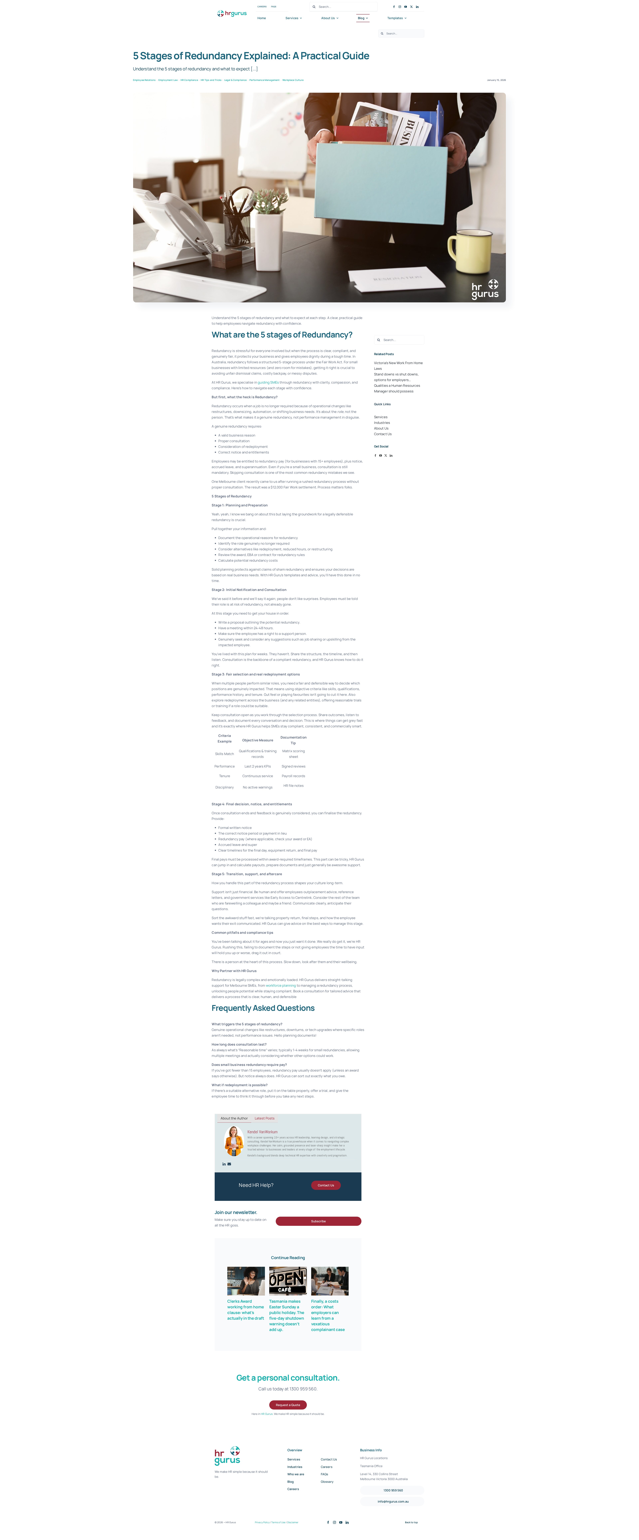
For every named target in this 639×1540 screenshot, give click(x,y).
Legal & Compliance (235, 80)
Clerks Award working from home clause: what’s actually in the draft (245, 1309)
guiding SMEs (268, 382)
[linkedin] (417, 6)
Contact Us (383, 434)
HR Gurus (267, 1414)
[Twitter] (385, 455)
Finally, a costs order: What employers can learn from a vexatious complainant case (328, 1315)
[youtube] (405, 6)
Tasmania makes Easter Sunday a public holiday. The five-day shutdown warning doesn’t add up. (286, 1315)
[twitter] (411, 6)
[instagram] (400, 6)
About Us (381, 428)
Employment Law (168, 80)
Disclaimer (293, 1522)
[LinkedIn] (391, 455)
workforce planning (281, 985)
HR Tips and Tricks (211, 80)
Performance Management (264, 80)
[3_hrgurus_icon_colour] (232, 9)
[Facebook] (375, 455)
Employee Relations (144, 80)
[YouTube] (380, 455)
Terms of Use (278, 1522)
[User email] (229, 1164)
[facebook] (394, 6)
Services (381, 417)
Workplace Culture (293, 80)
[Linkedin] (224, 1164)
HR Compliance (189, 80)
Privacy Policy (262, 1522)
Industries (382, 422)
